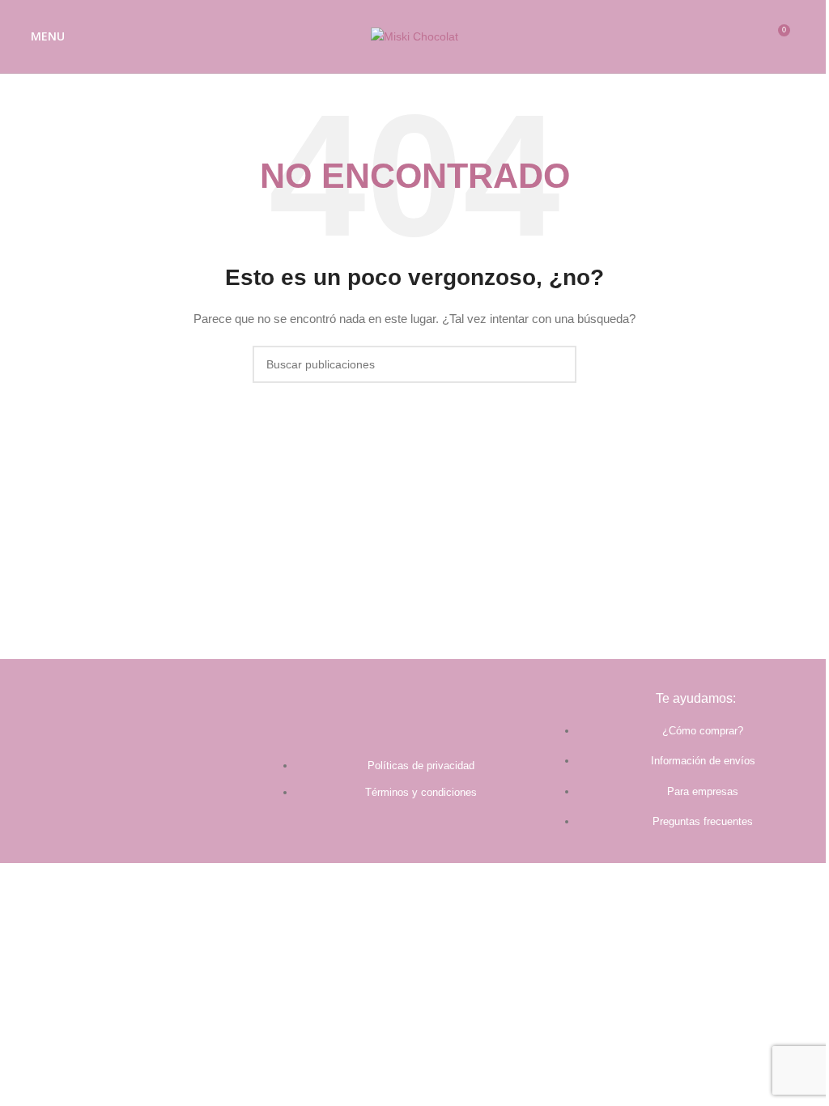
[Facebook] (111, 784)
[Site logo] (414, 35)
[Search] (810, 36)
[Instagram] (154, 784)
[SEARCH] (557, 364)
